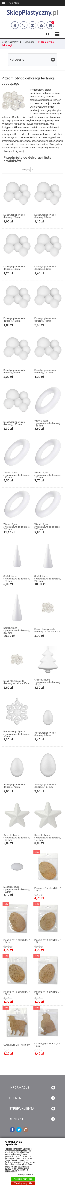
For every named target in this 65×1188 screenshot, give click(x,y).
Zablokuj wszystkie (23, 1183)
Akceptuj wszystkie (23, 1179)
